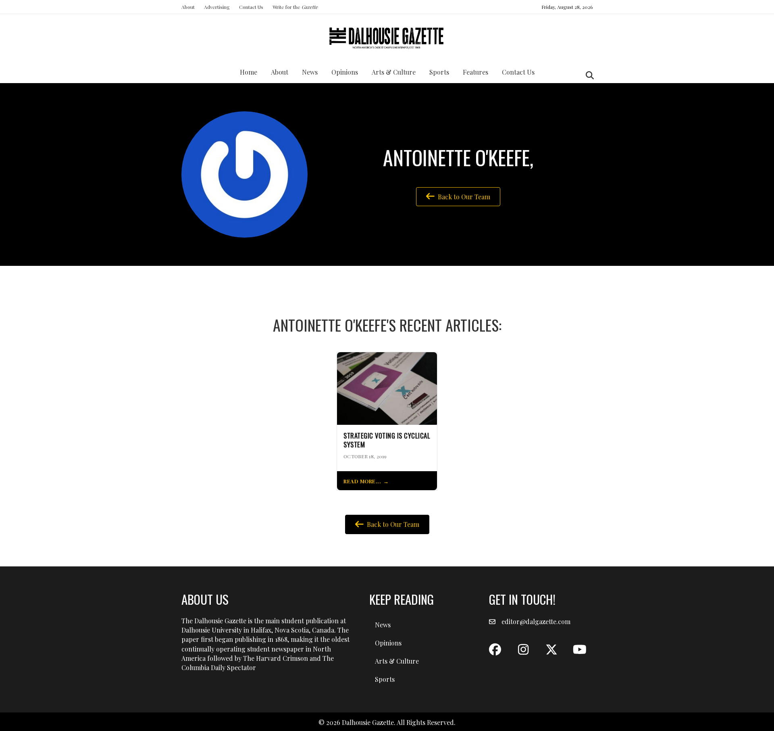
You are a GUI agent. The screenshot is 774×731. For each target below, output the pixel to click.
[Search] (588, 75)
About (188, 7)
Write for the (295, 7)
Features (475, 72)
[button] (495, 649)
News (310, 72)
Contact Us (251, 7)
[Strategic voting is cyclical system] (387, 387)
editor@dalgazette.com (535, 621)
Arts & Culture (394, 72)
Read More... (362, 481)
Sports (439, 72)
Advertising (217, 7)
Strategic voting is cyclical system (386, 440)
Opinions (344, 72)
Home (248, 72)
